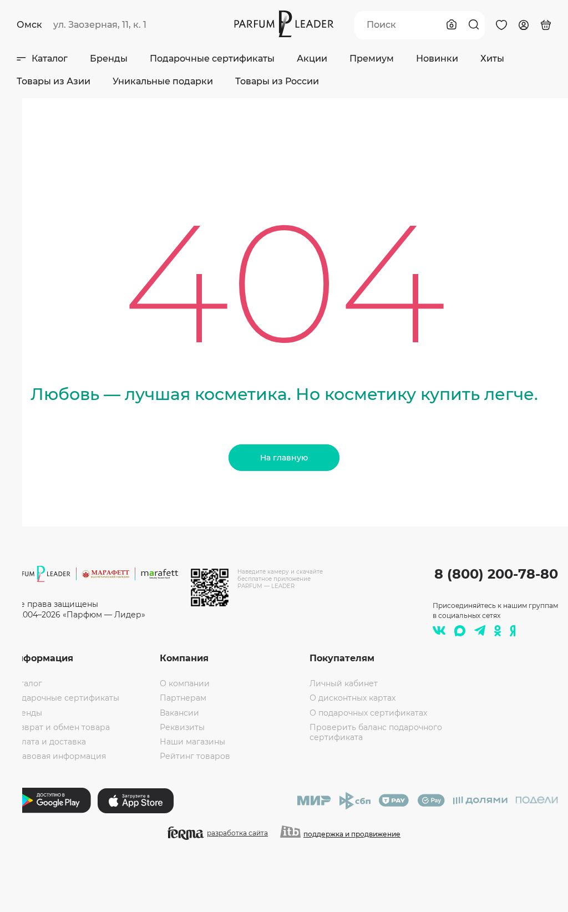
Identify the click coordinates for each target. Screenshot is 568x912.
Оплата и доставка (48, 742)
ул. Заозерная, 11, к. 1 (99, 24)
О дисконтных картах (352, 698)
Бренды (109, 58)
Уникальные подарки (163, 81)
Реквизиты (182, 727)
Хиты (492, 58)
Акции (312, 58)
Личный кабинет (344, 683)
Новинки (437, 58)
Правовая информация (58, 756)
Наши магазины (192, 742)
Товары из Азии (53, 81)
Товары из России (277, 81)
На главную (284, 458)
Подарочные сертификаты (212, 58)
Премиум (371, 58)
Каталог (50, 58)
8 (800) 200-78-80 (496, 574)
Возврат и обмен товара (60, 727)
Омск (29, 24)
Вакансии (179, 713)
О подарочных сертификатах (368, 713)
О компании (185, 683)
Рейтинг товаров (195, 756)
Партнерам (183, 698)
